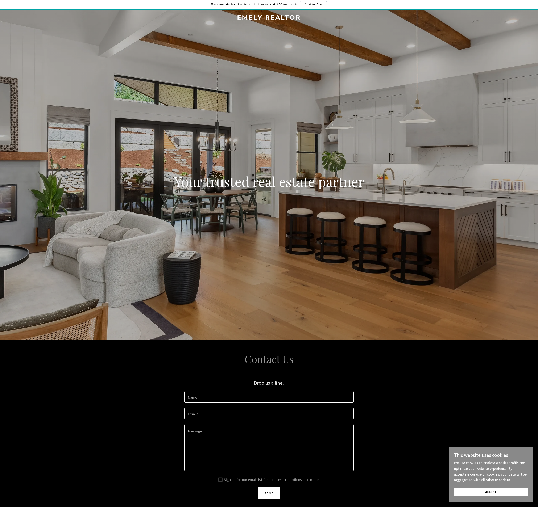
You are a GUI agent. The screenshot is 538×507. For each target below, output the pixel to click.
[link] (269, 18)
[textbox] (268, 397)
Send (269, 493)
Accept (491, 492)
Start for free (313, 4)
